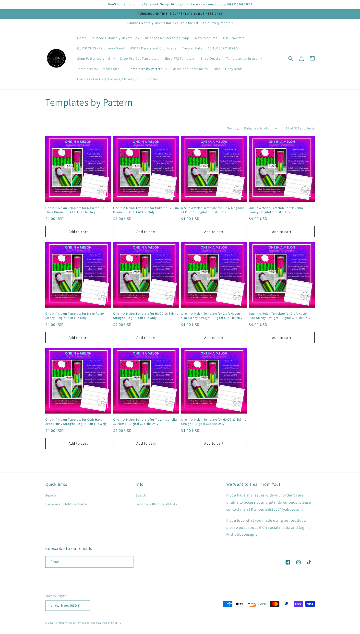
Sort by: (233, 128)
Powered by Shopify (108, 622)
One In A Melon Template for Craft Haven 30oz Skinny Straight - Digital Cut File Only (279, 316)
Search (50, 495)
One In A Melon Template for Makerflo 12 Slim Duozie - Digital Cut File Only (146, 210)
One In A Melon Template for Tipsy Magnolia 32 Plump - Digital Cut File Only (145, 422)
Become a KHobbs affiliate (66, 504)
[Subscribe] (127, 562)
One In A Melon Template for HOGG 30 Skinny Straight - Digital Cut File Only (213, 422)
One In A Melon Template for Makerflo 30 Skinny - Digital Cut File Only (278, 210)
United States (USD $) (65, 605)
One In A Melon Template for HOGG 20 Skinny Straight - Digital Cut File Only (145, 316)
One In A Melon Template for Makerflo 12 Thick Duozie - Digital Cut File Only (74, 210)
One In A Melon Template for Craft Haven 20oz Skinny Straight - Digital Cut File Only (76, 422)
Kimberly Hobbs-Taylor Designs (75, 622)
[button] (95, 58)
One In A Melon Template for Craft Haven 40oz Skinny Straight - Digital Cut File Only (211, 316)
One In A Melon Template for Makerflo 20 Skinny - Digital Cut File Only (74, 316)
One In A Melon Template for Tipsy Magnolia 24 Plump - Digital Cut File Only (213, 210)
